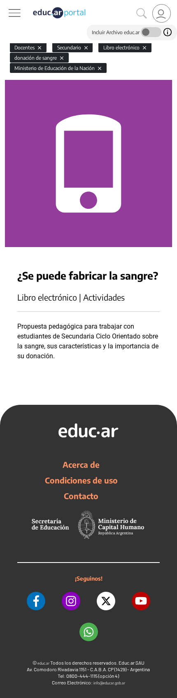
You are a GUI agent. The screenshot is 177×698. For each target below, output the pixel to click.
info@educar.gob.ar (109, 683)
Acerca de (81, 464)
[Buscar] (141, 13)
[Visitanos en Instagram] (71, 601)
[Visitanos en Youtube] (141, 601)
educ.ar (43, 663)
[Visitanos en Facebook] (36, 601)
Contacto (81, 496)
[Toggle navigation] (7, 4)
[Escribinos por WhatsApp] (88, 632)
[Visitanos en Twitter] (106, 601)
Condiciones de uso (81, 480)
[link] (161, 13)
